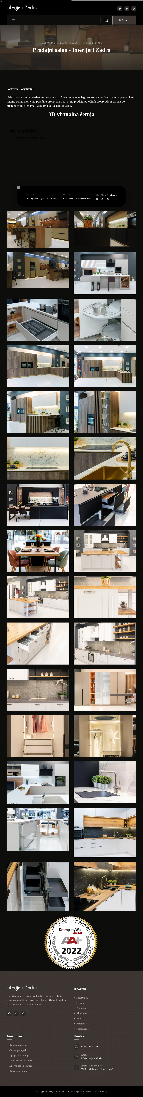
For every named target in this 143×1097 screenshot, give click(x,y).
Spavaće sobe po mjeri (20, 1060)
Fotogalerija (82, 1028)
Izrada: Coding (100, 1091)
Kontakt (80, 1018)
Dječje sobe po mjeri (19, 1055)
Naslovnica (48, 43)
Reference (124, 20)
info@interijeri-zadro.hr (91, 1058)
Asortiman (81, 1008)
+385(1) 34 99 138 (89, 1046)
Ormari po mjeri (17, 1050)
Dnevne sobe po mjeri (20, 1065)
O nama (80, 1002)
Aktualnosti (82, 1013)
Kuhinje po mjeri (18, 1045)
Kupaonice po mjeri (19, 1071)
